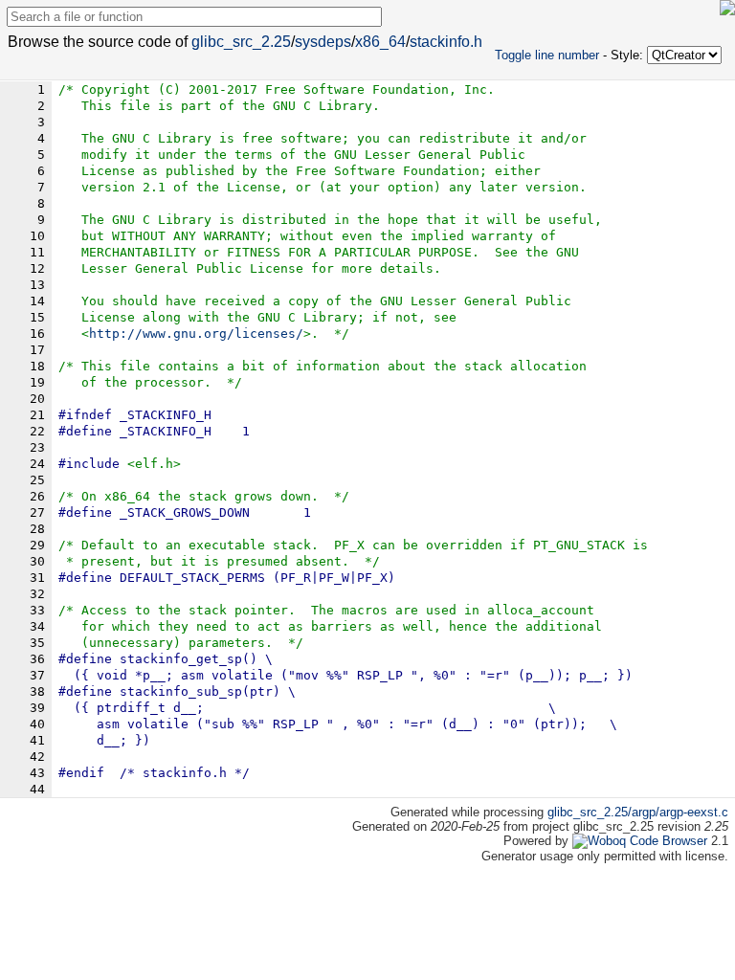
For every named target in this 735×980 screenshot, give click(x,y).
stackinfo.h (446, 41)
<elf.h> (154, 464)
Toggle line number (547, 55)
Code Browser (668, 841)
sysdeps (323, 41)
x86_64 (380, 41)
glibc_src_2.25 (241, 41)
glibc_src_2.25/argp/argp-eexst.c (637, 812)
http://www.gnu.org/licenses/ (196, 333)
